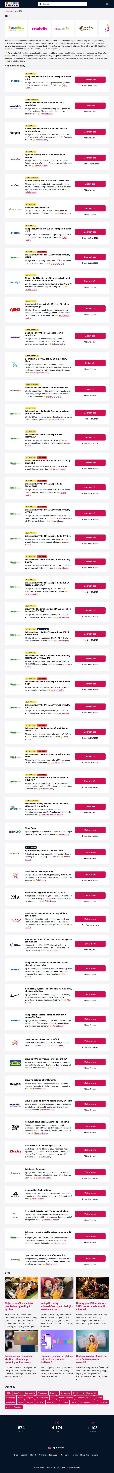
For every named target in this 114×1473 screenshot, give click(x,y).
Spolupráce (65, 1455)
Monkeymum (52, 1402)
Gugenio (29, 1397)
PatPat (73, 1402)
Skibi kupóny (41, 880)
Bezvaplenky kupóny (40, 372)
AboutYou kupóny (41, 1133)
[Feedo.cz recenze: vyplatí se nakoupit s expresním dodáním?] (57, 1341)
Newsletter (84, 1455)
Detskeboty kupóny (53, 396)
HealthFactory (42, 1397)
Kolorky (99, 1397)
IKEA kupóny (55, 1067)
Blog (16, 1455)
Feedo (20, 1397)
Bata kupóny (46, 1156)
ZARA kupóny (50, 901)
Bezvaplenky (30, 1393)
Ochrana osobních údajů (49, 1455)
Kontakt (95, 1455)
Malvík (20, 1402)
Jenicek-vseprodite (65, 1397)
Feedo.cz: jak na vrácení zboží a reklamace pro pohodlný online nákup (19, 1359)
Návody (33, 1455)
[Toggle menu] (107, 4)
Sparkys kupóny (52, 1264)
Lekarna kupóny (57, 263)
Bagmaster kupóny (43, 1177)
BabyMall (17, 1393)
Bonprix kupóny (42, 139)
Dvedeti (76, 1393)
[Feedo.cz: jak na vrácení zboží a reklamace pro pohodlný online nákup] (21, 1341)
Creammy (54, 1393)
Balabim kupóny (58, 344)
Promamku (103, 1402)
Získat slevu (90, 830)
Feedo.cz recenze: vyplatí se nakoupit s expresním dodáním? (57, 1359)
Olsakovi (64, 1402)
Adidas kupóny (38, 1198)
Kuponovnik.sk (58, 1447)
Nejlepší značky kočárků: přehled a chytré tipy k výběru (19, 1306)
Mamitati (30, 1402)
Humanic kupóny (39, 1088)
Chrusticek (42, 1393)
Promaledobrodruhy (87, 1402)
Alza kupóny (54, 950)
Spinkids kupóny (41, 165)
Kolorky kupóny (31, 192)
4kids (8, 1393)
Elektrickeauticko (89, 1393)
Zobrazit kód (90, 79)
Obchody (24, 1455)
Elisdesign (10, 1397)
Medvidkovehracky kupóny (52, 814)
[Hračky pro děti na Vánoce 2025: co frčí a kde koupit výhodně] (92, 1288)
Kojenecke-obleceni (84, 1397)
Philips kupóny (58, 1026)
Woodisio (17, 1407)
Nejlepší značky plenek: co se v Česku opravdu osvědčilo (91, 1359)
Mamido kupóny (47, 113)
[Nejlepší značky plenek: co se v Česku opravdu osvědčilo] (92, 1341)
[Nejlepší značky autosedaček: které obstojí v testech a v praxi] (57, 1288)
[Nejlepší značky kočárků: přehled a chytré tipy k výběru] (21, 1288)
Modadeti (40, 1402)
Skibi (8, 1407)
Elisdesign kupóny (51, 1219)
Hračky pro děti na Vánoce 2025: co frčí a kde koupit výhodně (91, 1306)
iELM (53, 1397)
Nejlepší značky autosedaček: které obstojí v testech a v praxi (57, 1306)
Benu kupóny (64, 834)
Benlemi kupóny (64, 213)
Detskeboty (65, 1393)
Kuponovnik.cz (11, 11)
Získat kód (90, 105)
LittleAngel (10, 1402)
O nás (75, 1455)
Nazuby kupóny (31, 289)
